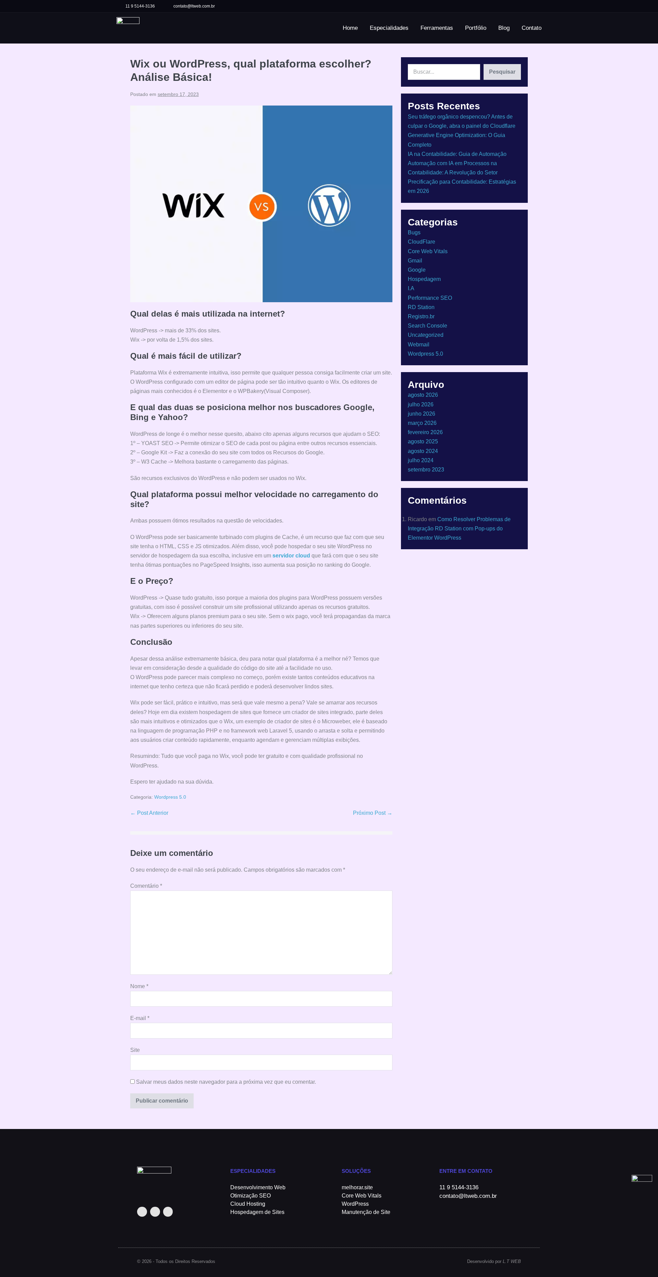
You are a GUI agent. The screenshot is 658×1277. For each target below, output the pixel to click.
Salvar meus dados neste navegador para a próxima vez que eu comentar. (226, 1082)
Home (350, 28)
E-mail (139, 1018)
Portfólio (475, 28)
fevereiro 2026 (425, 432)
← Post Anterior (149, 813)
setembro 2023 (426, 469)
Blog (504, 28)
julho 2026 (421, 404)
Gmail (415, 260)
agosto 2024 (423, 451)
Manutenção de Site (366, 1212)
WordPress (355, 1204)
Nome (139, 986)
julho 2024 (421, 460)
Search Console (427, 326)
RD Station (421, 307)
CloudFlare (421, 242)
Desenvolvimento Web (257, 1187)
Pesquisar (502, 72)
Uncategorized (425, 335)
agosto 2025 (423, 441)
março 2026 (422, 423)
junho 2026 (421, 414)
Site (135, 1050)
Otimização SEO (250, 1196)
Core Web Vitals (428, 251)
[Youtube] (535, 6)
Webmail (418, 344)
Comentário (146, 886)
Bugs (414, 232)
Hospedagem (424, 279)
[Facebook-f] (522, 6)
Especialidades (389, 28)
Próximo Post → (372, 813)
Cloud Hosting (247, 1204)
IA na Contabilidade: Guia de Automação (457, 154)
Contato (531, 28)
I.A (411, 288)
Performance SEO (430, 298)
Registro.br (421, 316)
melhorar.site (357, 1187)
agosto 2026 (423, 395)
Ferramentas (437, 28)
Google (417, 270)
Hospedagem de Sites (257, 1212)
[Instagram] (510, 6)
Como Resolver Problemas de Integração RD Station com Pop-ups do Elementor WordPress (459, 528)
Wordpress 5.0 (170, 797)
